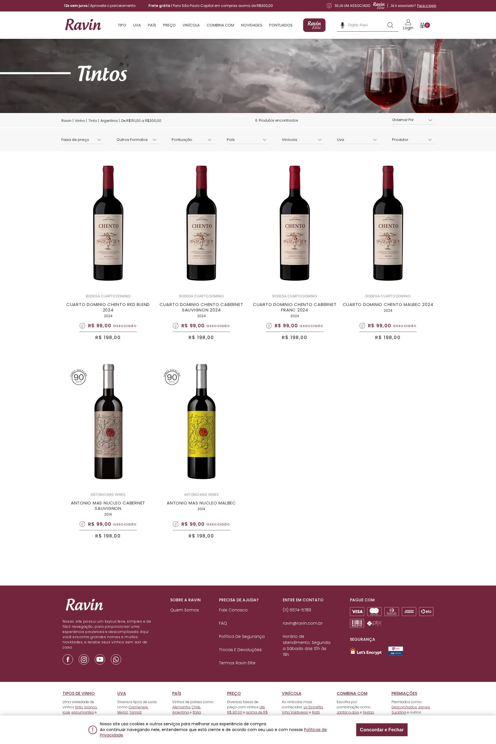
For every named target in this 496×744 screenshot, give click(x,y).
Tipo (122, 25)
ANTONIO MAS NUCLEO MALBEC (201, 503)
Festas (368, 712)
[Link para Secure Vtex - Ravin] (395, 651)
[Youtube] (100, 659)
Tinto (92, 120)
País (152, 25)
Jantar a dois (348, 712)
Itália (197, 712)
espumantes (82, 712)
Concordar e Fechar (382, 729)
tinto (79, 707)
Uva (137, 25)
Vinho (80, 120)
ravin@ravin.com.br (303, 623)
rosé (66, 712)
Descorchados (404, 707)
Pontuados (280, 25)
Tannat (135, 712)
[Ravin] (83, 25)
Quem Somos (184, 610)
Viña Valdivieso (295, 712)
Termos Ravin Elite (237, 663)
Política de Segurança (242, 636)
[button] (413, 120)
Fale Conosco (233, 610)
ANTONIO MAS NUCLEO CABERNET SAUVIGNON (108, 505)
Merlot (122, 712)
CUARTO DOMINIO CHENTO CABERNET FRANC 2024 (295, 307)
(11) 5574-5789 (297, 610)
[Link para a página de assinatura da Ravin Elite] (314, 25)
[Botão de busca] (390, 25)
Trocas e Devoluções (240, 650)
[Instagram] (84, 659)
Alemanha (181, 707)
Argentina (109, 120)
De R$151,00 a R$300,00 (141, 120)
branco (90, 707)
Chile (196, 707)
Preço (169, 25)
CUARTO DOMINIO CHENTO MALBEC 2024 (388, 304)
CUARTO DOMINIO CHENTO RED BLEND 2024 (108, 307)
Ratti (316, 712)
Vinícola (191, 25)
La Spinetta (313, 707)
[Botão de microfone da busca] (342, 25)
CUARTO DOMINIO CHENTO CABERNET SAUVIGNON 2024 (201, 307)
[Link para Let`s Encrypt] (365, 651)
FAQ (223, 623)
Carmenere (138, 707)
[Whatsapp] (116, 659)
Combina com (220, 25)
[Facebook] (68, 659)
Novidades (251, 25)
